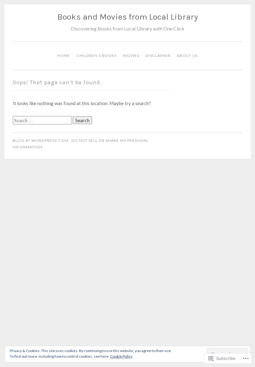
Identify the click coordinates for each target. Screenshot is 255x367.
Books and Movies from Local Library (127, 17)
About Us (187, 55)
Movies (131, 55)
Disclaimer (158, 55)
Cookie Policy (121, 356)
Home (63, 55)
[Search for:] (43, 120)
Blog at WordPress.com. (41, 140)
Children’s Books (96, 55)
